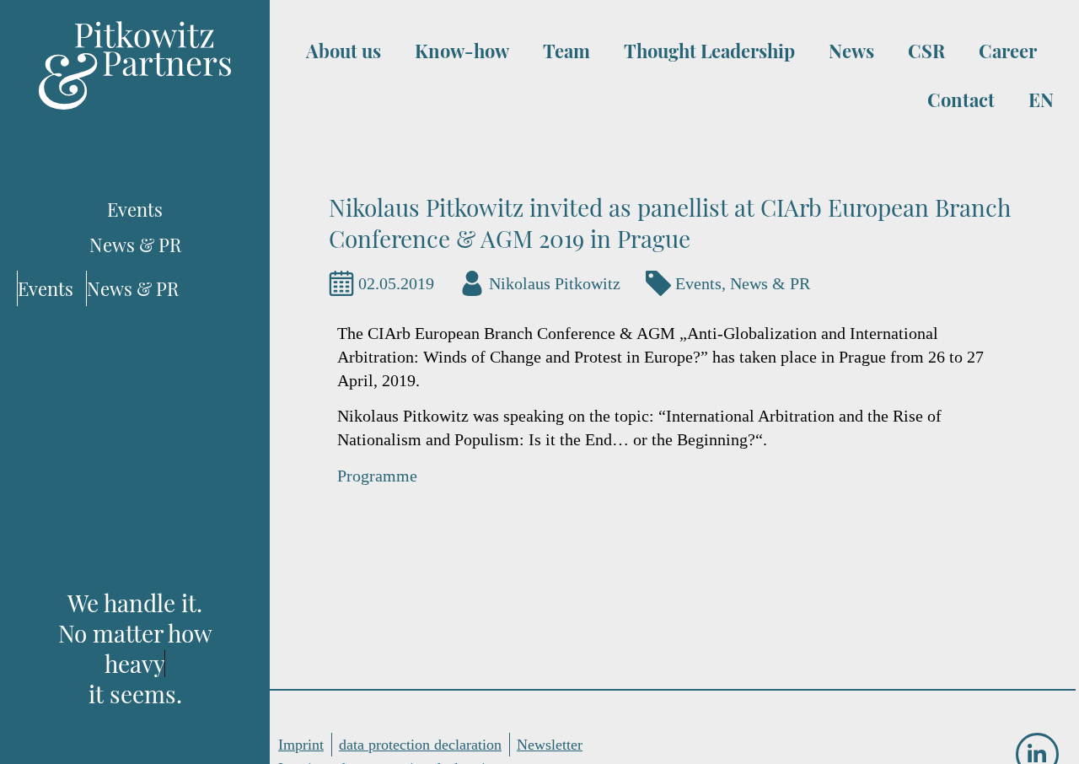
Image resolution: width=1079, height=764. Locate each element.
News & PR (770, 283)
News (851, 50)
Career (1008, 50)
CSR (926, 50)
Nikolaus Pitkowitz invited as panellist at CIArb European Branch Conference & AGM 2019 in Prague (670, 222)
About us (343, 50)
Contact (961, 99)
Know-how (462, 50)
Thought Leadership (709, 50)
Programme (377, 475)
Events (698, 283)
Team (566, 50)
